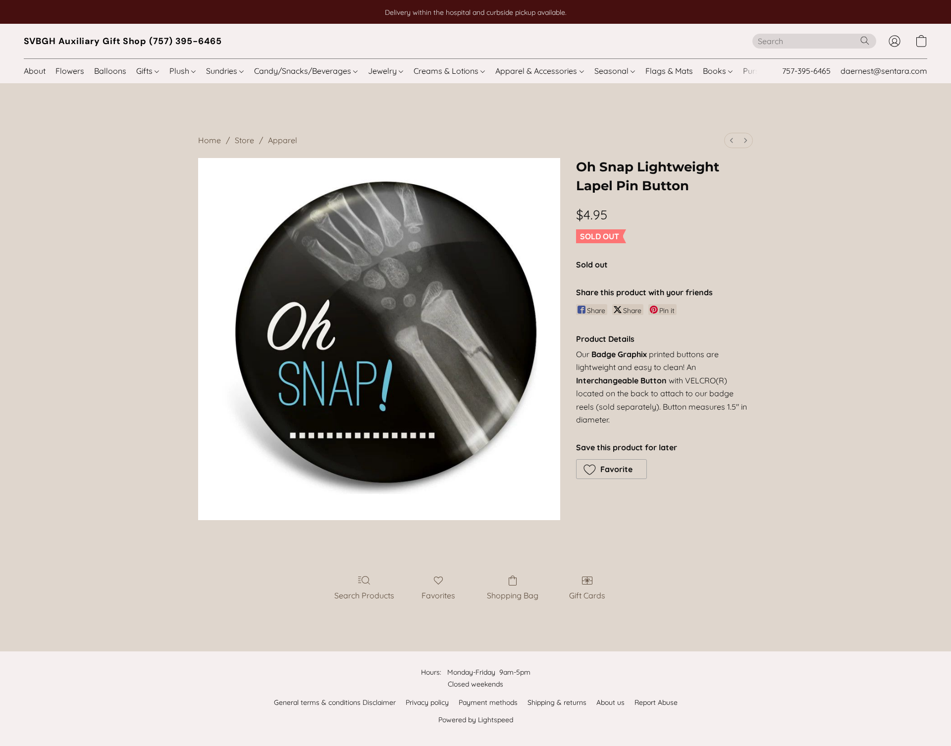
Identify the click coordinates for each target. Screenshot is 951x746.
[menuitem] (732, 140)
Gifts (145, 71)
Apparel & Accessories (537, 71)
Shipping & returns (557, 702)
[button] (123, 41)
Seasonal (612, 71)
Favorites (438, 595)
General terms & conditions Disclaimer (335, 702)
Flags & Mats (669, 71)
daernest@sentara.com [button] (884, 71)
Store (244, 140)
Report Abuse (656, 702)
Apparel (282, 140)
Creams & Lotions (447, 71)
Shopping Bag (512, 595)
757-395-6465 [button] (806, 71)
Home (209, 140)
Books (715, 71)
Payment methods (488, 702)
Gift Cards (587, 595)
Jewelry (383, 71)
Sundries (222, 71)
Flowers (69, 71)
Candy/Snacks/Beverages (303, 71)
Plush (180, 71)
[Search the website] (864, 41)
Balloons (110, 71)
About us (610, 702)
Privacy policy (427, 702)
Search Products (364, 595)
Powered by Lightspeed (475, 719)
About (35, 71)
